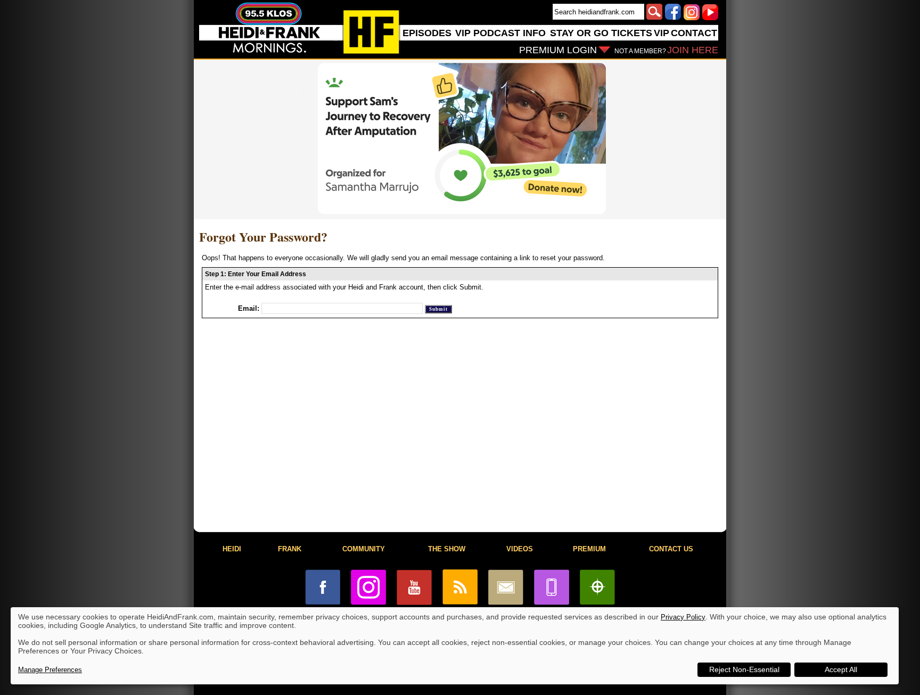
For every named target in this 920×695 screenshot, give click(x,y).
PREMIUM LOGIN (558, 50)
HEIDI (232, 549)
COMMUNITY (363, 549)
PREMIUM (589, 549)
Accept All (841, 669)
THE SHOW (446, 549)
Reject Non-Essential (744, 669)
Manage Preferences (50, 670)
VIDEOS (519, 549)
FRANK (289, 549)
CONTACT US (671, 549)
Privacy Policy (683, 617)
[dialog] (455, 645)
